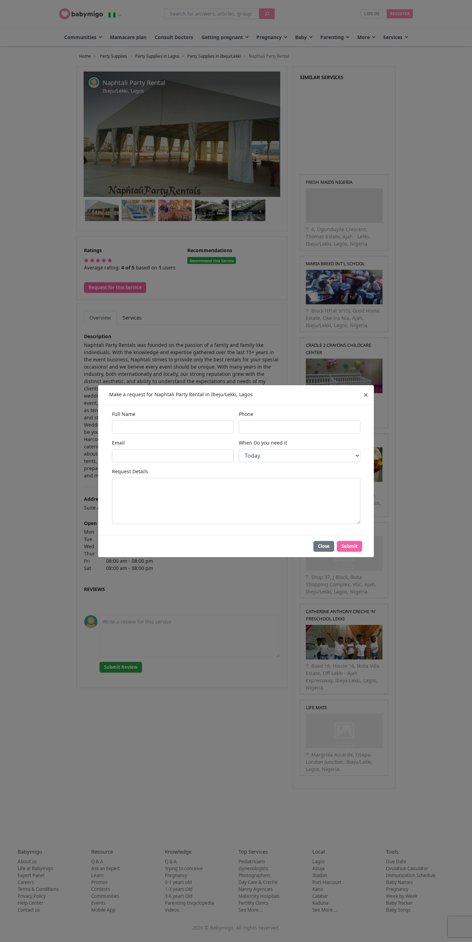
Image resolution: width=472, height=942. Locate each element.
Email (118, 442)
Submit (349, 546)
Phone (246, 414)
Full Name (123, 414)
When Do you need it (263, 442)
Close (324, 546)
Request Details (130, 471)
